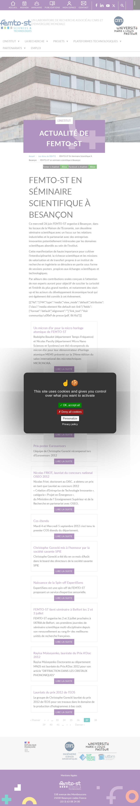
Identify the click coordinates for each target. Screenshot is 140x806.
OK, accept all (71, 405)
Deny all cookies (71, 411)
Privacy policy (70, 424)
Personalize (70, 418)
